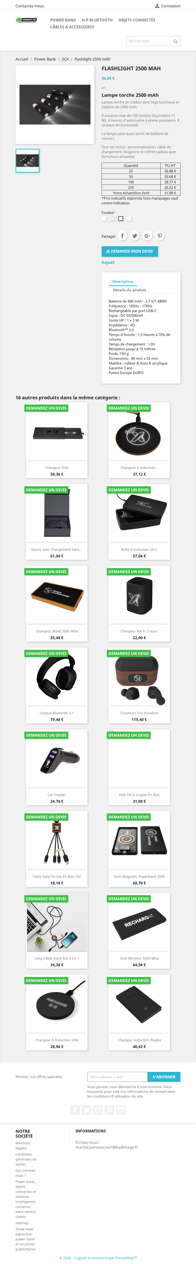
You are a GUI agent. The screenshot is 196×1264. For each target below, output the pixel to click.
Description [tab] (122, 281)
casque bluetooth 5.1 (57, 713)
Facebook (75, 1110)
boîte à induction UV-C (139, 549)
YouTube (98, 1110)
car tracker (57, 794)
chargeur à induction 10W (56, 1040)
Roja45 (108, 262)
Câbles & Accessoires (72, 27)
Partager (122, 236)
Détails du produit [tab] (129, 290)
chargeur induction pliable (139, 1040)
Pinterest (159, 236)
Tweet (135, 236)
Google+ (147, 236)
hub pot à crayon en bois (139, 794)
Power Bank (63, 20)
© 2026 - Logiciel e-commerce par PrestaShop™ (98, 1257)
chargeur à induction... (139, 467)
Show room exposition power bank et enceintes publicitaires (26, 1239)
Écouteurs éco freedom (139, 713)
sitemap (22, 1223)
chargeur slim (56, 467)
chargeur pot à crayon (139, 631)
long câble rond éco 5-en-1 (56, 958)
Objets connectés (136, 20)
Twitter (86, 1110)
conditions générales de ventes (26, 1159)
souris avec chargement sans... (56, 549)
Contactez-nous (30, 6)
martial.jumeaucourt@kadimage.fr (107, 1147)
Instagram (121, 1110)
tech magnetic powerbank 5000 (139, 876)
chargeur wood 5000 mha (57, 631)
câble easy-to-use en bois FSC (57, 876)
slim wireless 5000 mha (139, 958)
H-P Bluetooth (97, 20)
